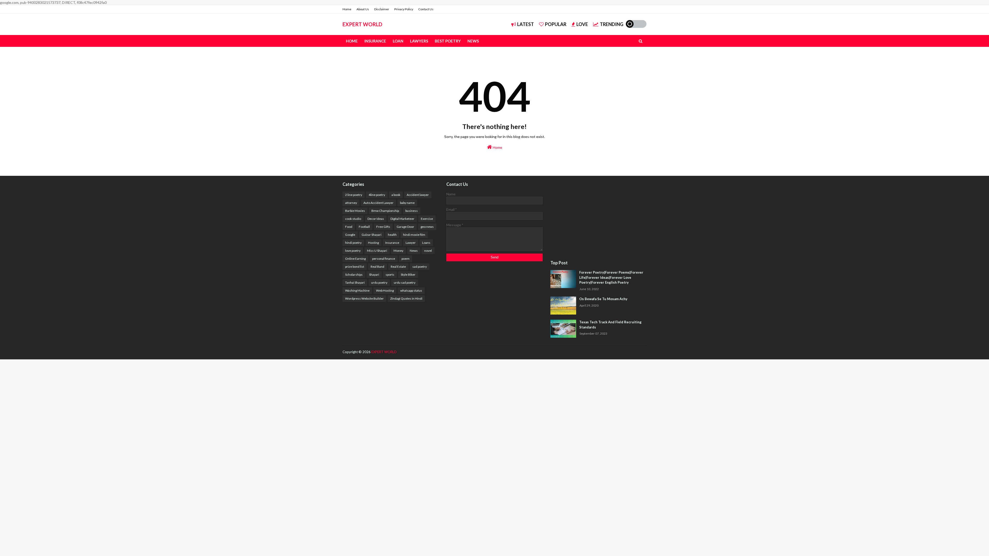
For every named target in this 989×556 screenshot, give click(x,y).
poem (406, 258)
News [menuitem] (473, 41)
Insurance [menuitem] (375, 41)
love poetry (353, 251)
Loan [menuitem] (398, 41)
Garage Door (405, 227)
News (414, 251)
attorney (351, 203)
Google (350, 235)
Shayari (374, 274)
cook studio (353, 219)
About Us (362, 9)
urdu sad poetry (404, 282)
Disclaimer (381, 9)
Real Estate (398, 266)
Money (398, 251)
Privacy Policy (403, 9)
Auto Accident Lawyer (378, 203)
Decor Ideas (376, 219)
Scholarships (354, 274)
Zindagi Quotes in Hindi (406, 298)
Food (348, 227)
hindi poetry (353, 243)
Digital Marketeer (402, 219)
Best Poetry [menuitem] (448, 41)
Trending (611, 24)
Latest (525, 24)
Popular (555, 24)
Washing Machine (357, 290)
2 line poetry (353, 195)
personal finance (383, 258)
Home (347, 9)
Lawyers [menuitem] (419, 41)
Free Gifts (383, 227)
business (411, 211)
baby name (407, 203)
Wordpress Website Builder (364, 298)
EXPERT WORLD (362, 24)
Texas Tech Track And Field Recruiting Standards (610, 324)
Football (364, 227)
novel (428, 251)
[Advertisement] (598, 218)
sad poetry (419, 266)
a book (395, 195)
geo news (427, 227)
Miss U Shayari (377, 251)
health (392, 235)
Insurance (392, 243)
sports (390, 274)
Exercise (427, 219)
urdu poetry (379, 282)
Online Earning (355, 258)
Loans (426, 243)
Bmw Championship (385, 211)
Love (582, 24)
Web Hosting (385, 290)
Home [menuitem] (352, 41)
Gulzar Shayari (371, 235)
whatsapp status (411, 290)
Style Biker (408, 274)
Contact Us (425, 9)
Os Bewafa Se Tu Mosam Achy (603, 299)
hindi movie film (414, 235)
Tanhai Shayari (355, 282)
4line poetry (377, 195)
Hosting (373, 243)
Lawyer (411, 243)
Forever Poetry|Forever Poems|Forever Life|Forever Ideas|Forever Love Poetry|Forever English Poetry (611, 277)
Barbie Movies (355, 211)
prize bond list (354, 266)
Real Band (377, 266)
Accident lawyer (418, 195)
